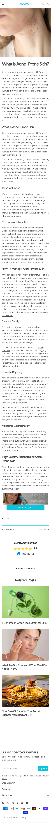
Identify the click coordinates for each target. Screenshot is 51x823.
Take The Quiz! (25, 507)
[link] (25, 499)
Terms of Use (35, 776)
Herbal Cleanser (9, 363)
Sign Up (43, 768)
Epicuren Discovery (17, 817)
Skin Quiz (9, 488)
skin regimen (7, 315)
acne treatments (9, 303)
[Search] (43, 3)
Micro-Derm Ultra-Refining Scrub (29, 407)
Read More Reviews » (25, 568)
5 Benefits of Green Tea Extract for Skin (24, 623)
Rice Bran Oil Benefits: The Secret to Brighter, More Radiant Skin (22, 713)
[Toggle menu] (2, 3)
